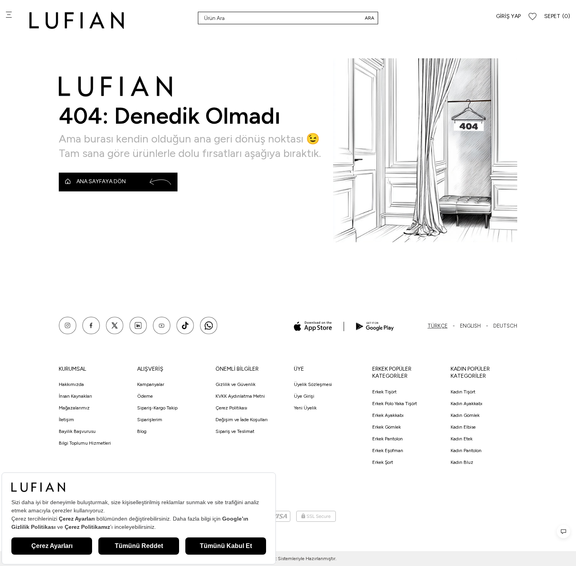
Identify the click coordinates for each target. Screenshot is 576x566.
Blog (142, 431)
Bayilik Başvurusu (77, 431)
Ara (369, 18)
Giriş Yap (508, 16)
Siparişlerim (149, 419)
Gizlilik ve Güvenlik (235, 384)
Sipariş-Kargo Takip (157, 408)
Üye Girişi (304, 396)
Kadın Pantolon (466, 450)
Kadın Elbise (463, 427)
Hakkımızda (71, 384)
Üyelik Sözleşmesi (313, 384)
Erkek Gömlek (386, 427)
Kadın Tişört (463, 392)
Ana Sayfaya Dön (101, 181)
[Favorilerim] (532, 17)
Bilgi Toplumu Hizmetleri (85, 443)
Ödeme (145, 396)
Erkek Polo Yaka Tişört (394, 403)
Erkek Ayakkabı (388, 415)
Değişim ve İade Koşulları (242, 419)
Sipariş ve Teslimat (235, 431)
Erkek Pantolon (387, 439)
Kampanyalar (150, 384)
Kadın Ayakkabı (466, 403)
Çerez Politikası (231, 408)
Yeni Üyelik (305, 408)
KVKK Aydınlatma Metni (240, 396)
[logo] (76, 20)
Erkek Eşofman (387, 450)
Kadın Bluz (462, 462)
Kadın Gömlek (465, 415)
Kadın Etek (462, 439)
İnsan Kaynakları (75, 396)
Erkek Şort (382, 462)
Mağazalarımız (74, 408)
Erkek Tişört (384, 392)
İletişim (66, 419)
